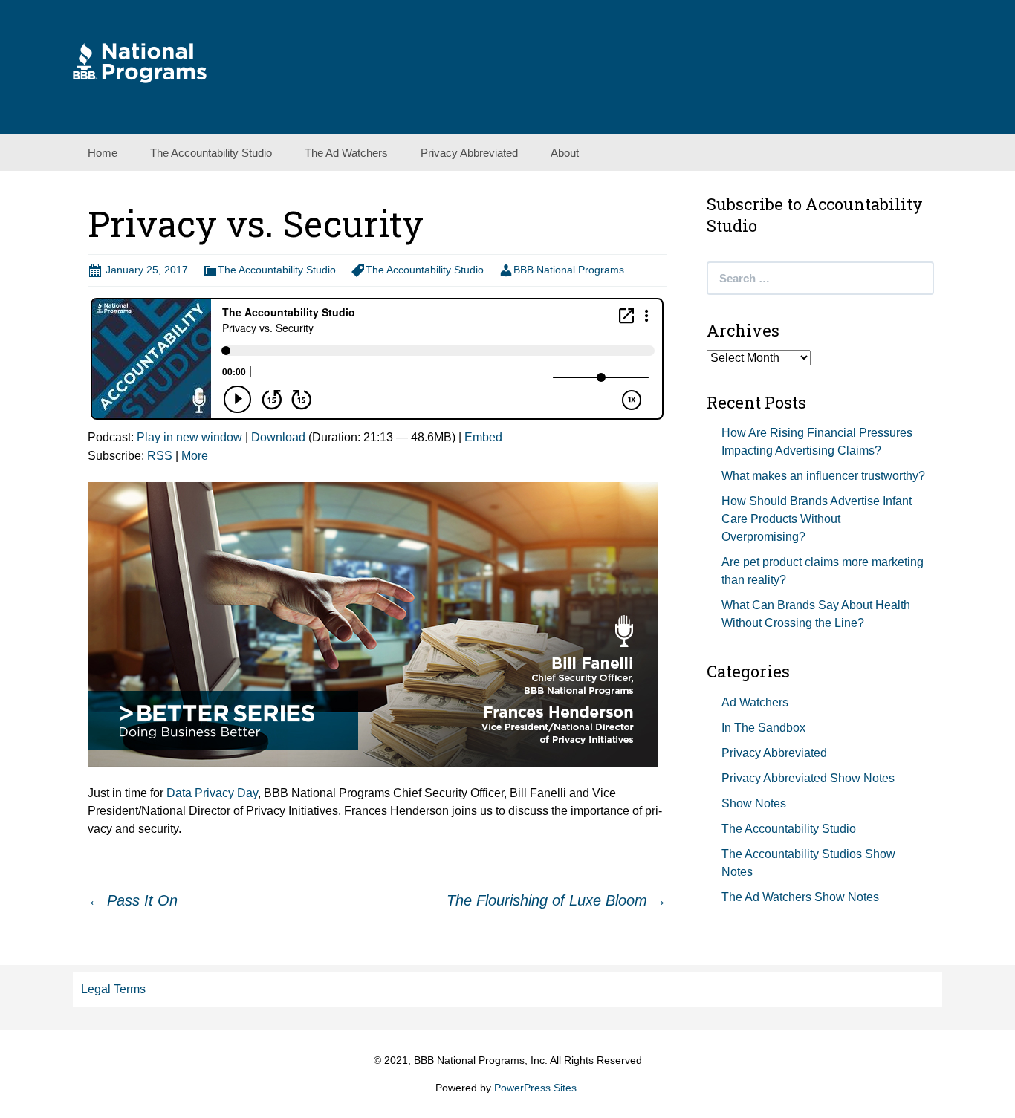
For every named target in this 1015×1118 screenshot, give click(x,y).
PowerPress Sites (535, 1087)
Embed (483, 437)
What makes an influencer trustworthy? (823, 475)
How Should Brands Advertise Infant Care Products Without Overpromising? (816, 519)
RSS (159, 455)
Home (102, 152)
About (565, 152)
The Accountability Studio (211, 152)
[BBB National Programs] (140, 62)
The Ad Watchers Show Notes (800, 897)
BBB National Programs (568, 270)
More (194, 455)
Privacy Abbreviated (469, 152)
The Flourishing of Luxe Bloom (557, 900)
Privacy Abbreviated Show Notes (808, 778)
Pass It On (133, 900)
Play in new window (189, 437)
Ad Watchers (754, 702)
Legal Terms (113, 989)
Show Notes (753, 803)
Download (278, 437)
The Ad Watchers (346, 152)
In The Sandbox (763, 727)
